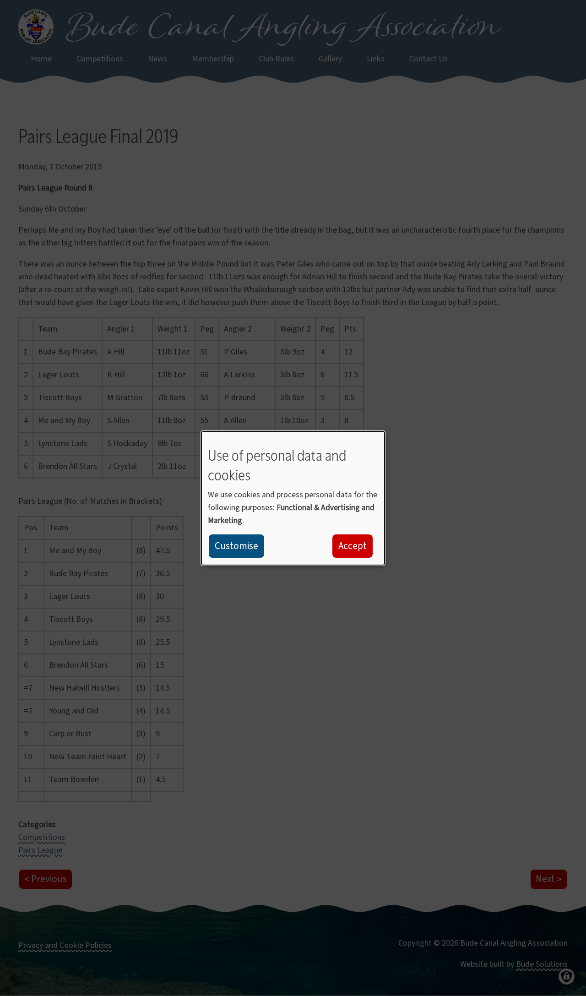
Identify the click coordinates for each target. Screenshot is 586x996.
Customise (236, 546)
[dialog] (293, 498)
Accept (352, 546)
